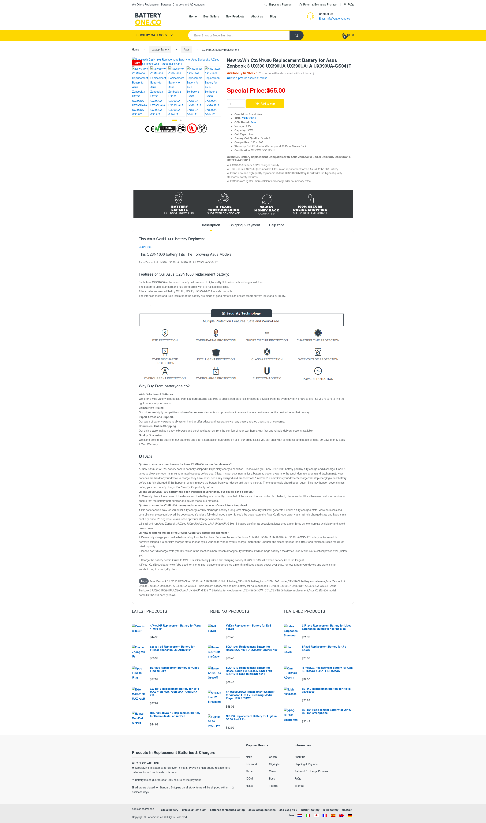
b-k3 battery (330, 810)
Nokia (249, 757)
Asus (186, 49)
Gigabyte (274, 764)
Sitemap (299, 786)
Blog (273, 16)
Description (211, 225)
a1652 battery (169, 810)
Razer (249, 771)
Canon (273, 757)
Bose (272, 778)
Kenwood (251, 764)
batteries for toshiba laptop (227, 810)
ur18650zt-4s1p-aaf (194, 810)
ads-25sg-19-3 (288, 810)
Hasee (249, 786)
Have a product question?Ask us (248, 78)
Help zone (276, 225)
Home (192, 16)
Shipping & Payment (280, 4)
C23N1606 (145, 247)
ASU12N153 (248, 118)
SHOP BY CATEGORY (152, 35)
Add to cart (268, 103)
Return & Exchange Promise (320, 4)
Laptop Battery (160, 49)
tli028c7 (347, 810)
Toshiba (273, 786)
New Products (235, 16)
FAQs (351, 4)
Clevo (272, 771)
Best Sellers (211, 16)
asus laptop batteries (262, 810)
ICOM (249, 778)
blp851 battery (310, 810)
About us (257, 16)
